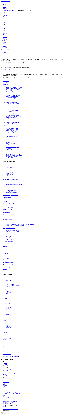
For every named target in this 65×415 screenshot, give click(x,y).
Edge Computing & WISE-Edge (8, 203)
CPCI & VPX (8, 142)
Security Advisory (6, 298)
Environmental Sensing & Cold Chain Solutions (15, 181)
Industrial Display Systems (11, 98)
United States (5, 15)
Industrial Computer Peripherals (12, 144)
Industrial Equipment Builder (8, 221)
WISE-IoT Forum (9, 294)
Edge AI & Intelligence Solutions (12, 93)
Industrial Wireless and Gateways (12, 134)
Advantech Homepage (5, 1)
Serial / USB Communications (12, 136)
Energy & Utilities (6, 212)
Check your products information (12, 285)
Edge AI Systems (9, 207)
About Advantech (6, 303)
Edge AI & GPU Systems (11, 143)
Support (4, 278)
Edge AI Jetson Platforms (11, 165)
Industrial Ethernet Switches (11, 130)
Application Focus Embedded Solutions (14, 88)
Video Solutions (6, 256)
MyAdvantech (6, 5)
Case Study (5, 379)
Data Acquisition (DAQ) (10, 114)
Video (4, 383)
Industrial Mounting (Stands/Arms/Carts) (10, 195)
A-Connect (5, 339)
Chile (4, 20)
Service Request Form (10, 284)
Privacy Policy (6, 407)
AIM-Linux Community (10, 293)
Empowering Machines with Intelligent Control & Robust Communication (20, 224)
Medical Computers (9, 174)
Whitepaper (5, 380)
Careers (4, 320)
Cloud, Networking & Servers (8, 151)
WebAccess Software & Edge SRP (13, 122)
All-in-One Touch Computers (11, 236)
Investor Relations (6, 372)
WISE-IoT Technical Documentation (13, 296)
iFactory (4, 214)
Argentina (5, 18)
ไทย (4, 44)
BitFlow (7, 258)
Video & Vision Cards (10, 167)
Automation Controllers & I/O (12, 110)
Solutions (5, 201)
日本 (4, 38)
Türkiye (4, 46)
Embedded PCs (9, 94)
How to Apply (8, 327)
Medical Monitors (9, 175)
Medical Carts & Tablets (10, 173)
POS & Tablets (9, 191)
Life (6, 324)
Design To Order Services (7, 264)
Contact (4, 334)
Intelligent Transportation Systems (12, 147)
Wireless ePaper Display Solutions (12, 103)
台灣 (4, 43)
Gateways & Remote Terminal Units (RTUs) (14, 116)
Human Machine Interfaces (11, 117)
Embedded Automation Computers (12, 115)
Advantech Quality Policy (7, 267)
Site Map (5, 406)
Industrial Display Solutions (8, 251)
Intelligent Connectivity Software (12, 135)
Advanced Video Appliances (11, 163)
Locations (8, 326)
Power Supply (8, 200)
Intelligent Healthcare (7, 169)
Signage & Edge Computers (11, 192)
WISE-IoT (8, 277)
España (4, 28)
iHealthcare (5, 217)
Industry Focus (6, 382)
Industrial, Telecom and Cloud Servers (13, 154)
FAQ (4, 386)
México (4, 17)
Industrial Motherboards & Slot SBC (13, 145)
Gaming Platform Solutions (11, 97)
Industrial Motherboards (10, 101)
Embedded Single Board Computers (13, 95)
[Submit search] (29, 67)
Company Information (10, 306)
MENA (4, 52)
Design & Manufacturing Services (9, 243)
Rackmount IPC (9, 149)
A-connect (5, 387)
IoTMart (4, 337)
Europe (4, 27)
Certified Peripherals (7, 197)
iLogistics (5, 248)
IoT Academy (8, 292)
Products (5, 82)
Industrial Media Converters (11, 131)
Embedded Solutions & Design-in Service (10, 209)
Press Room (8, 309)
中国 (4, 34)
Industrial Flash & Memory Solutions (13, 99)
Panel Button (3, 66)
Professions (8, 323)
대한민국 (5, 39)
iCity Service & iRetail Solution (12, 190)
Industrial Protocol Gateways (11, 132)
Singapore (5, 42)
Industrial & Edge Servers (7, 219)
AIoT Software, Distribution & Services (14, 87)
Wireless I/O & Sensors (10, 123)
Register (4, 4)
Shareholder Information (10, 318)
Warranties (8, 286)
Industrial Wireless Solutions (11, 102)
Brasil (4, 16)
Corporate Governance (10, 315)
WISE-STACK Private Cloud (12, 158)
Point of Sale (8, 237)
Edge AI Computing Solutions (12, 206)
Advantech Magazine (10, 308)
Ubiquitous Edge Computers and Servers (14, 239)
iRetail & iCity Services (7, 234)
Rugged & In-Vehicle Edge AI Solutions (14, 184)
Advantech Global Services (8, 262)
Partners (4, 269)
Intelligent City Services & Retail (9, 186)
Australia (5, 33)
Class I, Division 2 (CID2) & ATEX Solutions (15, 113)
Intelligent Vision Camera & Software (13, 166)
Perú (4, 22)
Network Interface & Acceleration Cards (14, 155)
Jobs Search (5, 374)
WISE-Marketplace (7, 338)
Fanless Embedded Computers (12, 96)
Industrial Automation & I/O (8, 108)
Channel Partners (6, 272)
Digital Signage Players (10, 91)
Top (2, 412)
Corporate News (6, 370)
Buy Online (6, 361)
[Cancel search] (30, 67)
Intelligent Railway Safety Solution (13, 231)
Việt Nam (5, 47)
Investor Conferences (10, 316)
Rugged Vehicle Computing (8, 241)
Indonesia (6, 8)
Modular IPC (8, 148)
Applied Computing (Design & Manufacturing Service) (12, 105)
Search (4, 7)
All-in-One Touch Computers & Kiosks (13, 189)
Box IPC (7, 141)
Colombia (5, 21)
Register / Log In (6, 69)
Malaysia (5, 40)
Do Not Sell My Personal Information (10, 409)
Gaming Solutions (6, 246)
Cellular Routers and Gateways (12, 128)
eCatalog (5, 385)
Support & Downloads (7, 280)
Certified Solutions (9, 111)
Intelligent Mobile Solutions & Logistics (10, 179)
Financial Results (9, 314)
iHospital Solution (9, 172)
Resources (8, 291)
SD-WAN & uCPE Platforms (11, 157)
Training (7, 325)
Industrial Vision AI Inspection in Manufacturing (15, 225)
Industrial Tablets (9, 183)
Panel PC (7, 118)
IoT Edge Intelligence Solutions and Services (11, 253)
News (4, 384)
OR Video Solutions (10, 176)
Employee (5, 332)
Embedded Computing (7, 84)
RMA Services (8, 283)
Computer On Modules (10, 90)
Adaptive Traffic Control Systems (12, 230)
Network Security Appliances (11, 156)
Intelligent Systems (6, 138)
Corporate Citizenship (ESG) (9, 373)
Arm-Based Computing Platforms (12, 89)
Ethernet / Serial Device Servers (12, 129)
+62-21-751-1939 (7, 365)
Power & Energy (9, 119)
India (4, 35)
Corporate (5, 301)
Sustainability (5, 330)
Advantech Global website (9, 10)
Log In (8, 4)
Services (4, 259)
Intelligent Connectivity (7, 125)
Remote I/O (8, 121)
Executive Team (9, 307)
